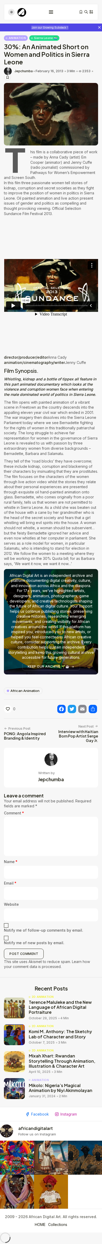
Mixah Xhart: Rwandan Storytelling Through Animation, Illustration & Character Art (62, 1060)
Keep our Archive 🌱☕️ (49, 666)
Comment (14, 813)
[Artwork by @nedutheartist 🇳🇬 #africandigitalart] (51, 1192)
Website (11, 904)
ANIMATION (17, 38)
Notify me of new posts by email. (34, 943)
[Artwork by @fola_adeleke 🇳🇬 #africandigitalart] (85, 1158)
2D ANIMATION (43, 996)
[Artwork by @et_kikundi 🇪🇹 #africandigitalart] (51, 1158)
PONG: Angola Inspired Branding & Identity (25, 735)
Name (11, 861)
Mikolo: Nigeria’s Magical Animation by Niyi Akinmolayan (60, 1088)
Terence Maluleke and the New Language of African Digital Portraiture (60, 1007)
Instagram (68, 1114)
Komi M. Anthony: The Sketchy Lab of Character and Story (60, 1034)
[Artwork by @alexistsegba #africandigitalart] (17, 1192)
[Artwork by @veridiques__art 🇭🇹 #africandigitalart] (17, 1158)
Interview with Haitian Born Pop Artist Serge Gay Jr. (78, 736)
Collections (57, 1224)
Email (10, 883)
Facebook (40, 1114)
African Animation (24, 691)
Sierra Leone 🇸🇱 (46, 38)
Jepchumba (23, 71)
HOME (40, 1224)
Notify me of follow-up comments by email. (43, 930)
